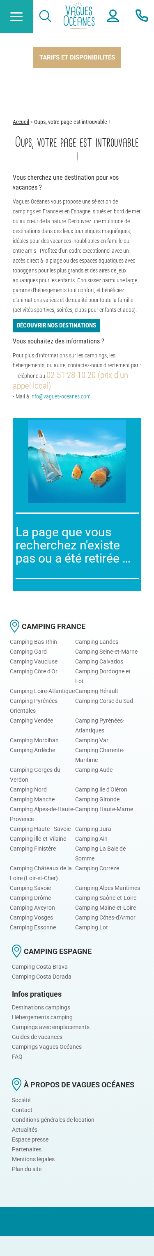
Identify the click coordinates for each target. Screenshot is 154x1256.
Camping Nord (28, 789)
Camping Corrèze (97, 868)
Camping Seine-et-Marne (106, 651)
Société (21, 1100)
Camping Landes (96, 641)
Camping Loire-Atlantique (42, 691)
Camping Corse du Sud (104, 701)
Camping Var (91, 740)
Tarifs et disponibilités (77, 57)
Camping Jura (93, 829)
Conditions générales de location (53, 1119)
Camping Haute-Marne (104, 809)
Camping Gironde (97, 799)
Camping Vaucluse (33, 661)
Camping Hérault (96, 691)
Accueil (21, 122)
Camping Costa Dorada (41, 976)
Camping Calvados (99, 661)
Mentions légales (33, 1159)
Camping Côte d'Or (33, 671)
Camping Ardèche (32, 750)
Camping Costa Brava (40, 966)
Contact (22, 1110)
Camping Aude (94, 769)
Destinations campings (41, 1007)
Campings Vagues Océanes (47, 1046)
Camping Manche (32, 799)
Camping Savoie (30, 888)
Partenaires (26, 1149)
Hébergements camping (42, 1017)
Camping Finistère (33, 848)
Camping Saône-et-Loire (105, 898)
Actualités (24, 1129)
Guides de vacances (37, 1037)
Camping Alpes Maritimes (107, 888)
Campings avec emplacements (51, 1027)
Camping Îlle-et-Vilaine (38, 838)
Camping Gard (28, 651)
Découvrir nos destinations (56, 325)
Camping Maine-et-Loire (105, 907)
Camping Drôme (30, 898)
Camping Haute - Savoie (40, 829)
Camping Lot (91, 927)
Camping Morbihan (34, 740)
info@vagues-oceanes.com (60, 396)
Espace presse (30, 1139)
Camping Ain (91, 838)
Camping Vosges (31, 917)
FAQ (17, 1056)
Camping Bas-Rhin (33, 641)
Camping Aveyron (32, 907)
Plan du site (26, 1169)
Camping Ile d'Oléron (101, 789)
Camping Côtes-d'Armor (105, 917)
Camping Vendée (31, 720)
